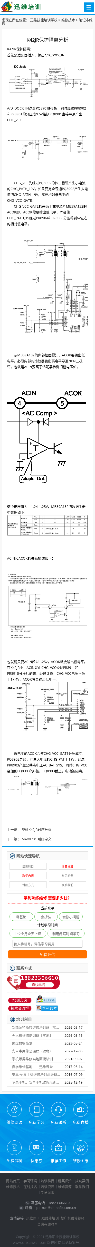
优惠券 (36, 1160)
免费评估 (47, 955)
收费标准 (67, 867)
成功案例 (82, 1180)
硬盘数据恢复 (22, 1043)
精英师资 (65, 1180)
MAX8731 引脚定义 (36, 839)
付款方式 (28, 885)
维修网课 (14, 1122)
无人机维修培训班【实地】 (32, 1035)
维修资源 (65, 1186)
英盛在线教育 (47, 1224)
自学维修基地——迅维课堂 (32, 1066)
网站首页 (13, 1180)
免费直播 (80, 1122)
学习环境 (30, 1180)
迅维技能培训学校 (43, 20)
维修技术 (68, 20)
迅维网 (31, 1218)
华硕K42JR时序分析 (36, 830)
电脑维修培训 (48, 1218)
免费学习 (36, 1122)
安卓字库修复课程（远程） (32, 1051)
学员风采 (47, 1192)
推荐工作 (58, 1160)
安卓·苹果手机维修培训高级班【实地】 (36, 1074)
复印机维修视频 (73, 1218)
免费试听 (58, 1122)
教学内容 (28, 876)
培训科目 (28, 867)
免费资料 (14, 1160)
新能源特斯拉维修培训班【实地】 (36, 1027)
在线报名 (30, 1186)
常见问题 (67, 876)
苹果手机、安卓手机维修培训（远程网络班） (36, 1082)
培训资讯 (47, 1186)
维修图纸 (80, 1160)
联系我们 (67, 885)
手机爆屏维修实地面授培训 (32, 1058)
